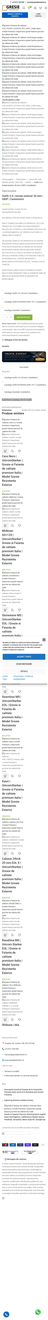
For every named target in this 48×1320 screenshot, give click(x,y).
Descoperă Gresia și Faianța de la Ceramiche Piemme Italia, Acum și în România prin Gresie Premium (23, 1092)
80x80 (28, 182)
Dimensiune (21, 179)
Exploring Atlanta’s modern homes (18, 1100)
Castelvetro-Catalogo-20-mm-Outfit (16, 400)
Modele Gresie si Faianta (15, 15)
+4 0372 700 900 (12, 1049)
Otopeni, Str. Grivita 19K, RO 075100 (20, 1043)
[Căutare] (23, 8)
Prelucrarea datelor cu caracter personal (20, 1076)
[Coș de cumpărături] (40, 8)
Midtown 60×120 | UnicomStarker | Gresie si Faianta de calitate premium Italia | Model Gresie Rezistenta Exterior (13, 547)
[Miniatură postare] (25, 1109)
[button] (44, 639)
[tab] (24, 367)
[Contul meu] (35, 8)
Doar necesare (24, 664)
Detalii (24, 671)
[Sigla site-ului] (11, 8)
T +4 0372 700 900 (17, 2)
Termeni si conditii (11, 1071)
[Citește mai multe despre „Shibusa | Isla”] (5, 1019)
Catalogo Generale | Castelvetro (17, 310)
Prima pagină (7, 179)
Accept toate (24, 657)
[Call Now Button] (6, 1314)
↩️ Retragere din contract (15, 1159)
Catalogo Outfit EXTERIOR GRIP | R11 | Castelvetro (25, 302)
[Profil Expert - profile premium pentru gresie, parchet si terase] (24, 356)
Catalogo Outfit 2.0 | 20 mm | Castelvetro (21, 293)
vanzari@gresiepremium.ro (36, 2)
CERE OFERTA (38, 15)
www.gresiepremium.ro (14, 1060)
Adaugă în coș (23, 317)
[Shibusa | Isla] (13, 989)
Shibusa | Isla (10, 1025)
